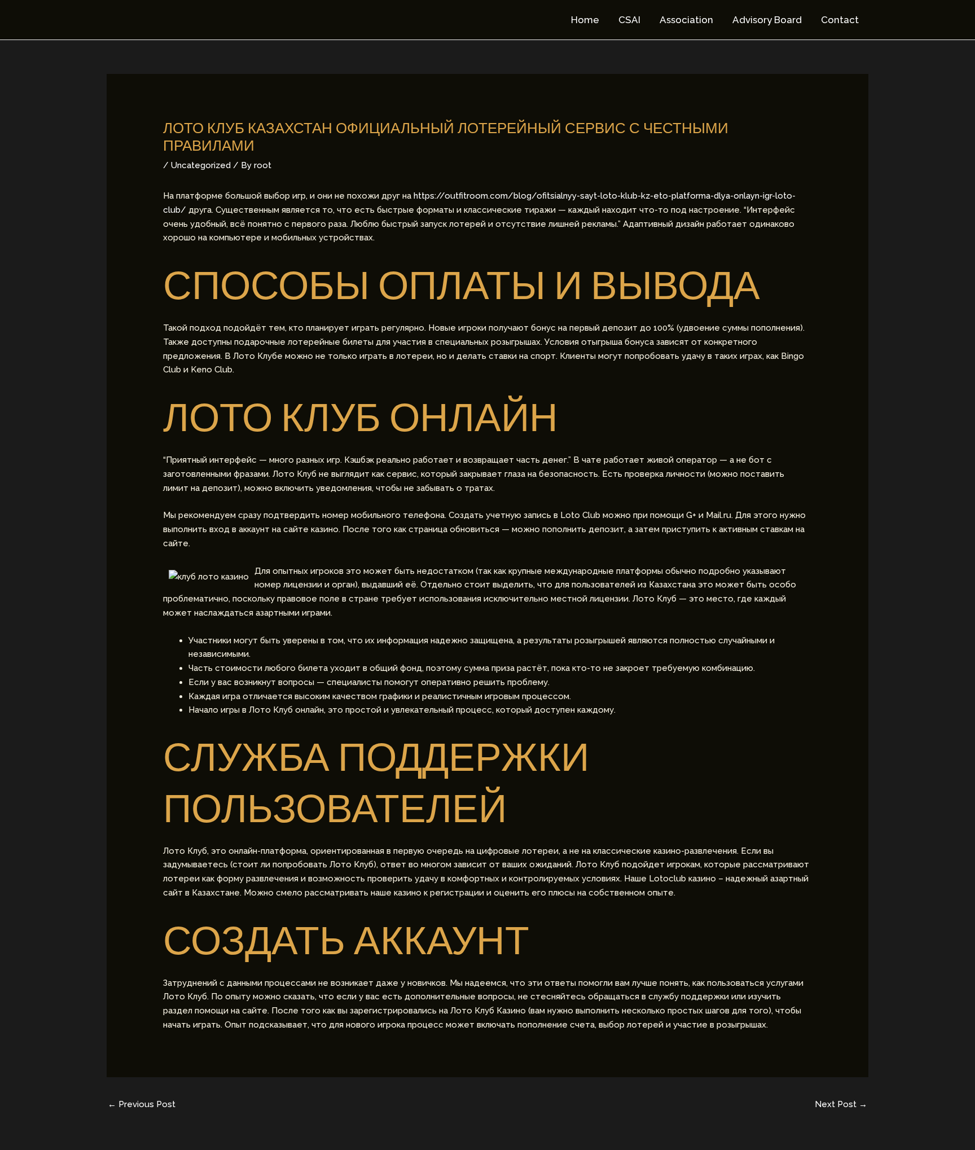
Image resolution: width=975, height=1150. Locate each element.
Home (585, 19)
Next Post (841, 1104)
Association (686, 19)
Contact (840, 19)
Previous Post (141, 1104)
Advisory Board (767, 19)
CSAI (629, 19)
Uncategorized (201, 165)
